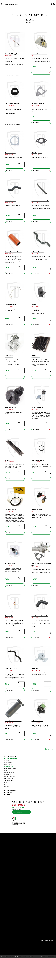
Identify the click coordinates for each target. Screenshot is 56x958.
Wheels (5, 782)
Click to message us (17, 812)
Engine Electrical (7, 774)
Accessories (6, 786)
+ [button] (50, 67)
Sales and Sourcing (7, 887)
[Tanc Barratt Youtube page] (12, 926)
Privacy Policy (6, 884)
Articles (4, 878)
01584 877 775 (8, 911)
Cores (4, 873)
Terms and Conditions (8, 889)
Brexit (4, 875)
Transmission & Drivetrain (10, 768)
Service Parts (7, 760)
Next (51, 749)
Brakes (5, 770)
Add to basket (36, 72)
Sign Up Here (7, 857)
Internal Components (8, 778)
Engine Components (8, 762)
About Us (5, 880)
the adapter (34, 61)
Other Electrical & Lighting (10, 776)
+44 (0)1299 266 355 (18, 807)
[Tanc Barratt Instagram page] (8, 926)
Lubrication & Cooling (9, 766)
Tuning (5, 784)
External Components (9, 780)
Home (4, 871)
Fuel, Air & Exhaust (8, 764)
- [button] (50, 68)
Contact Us (5, 882)
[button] (53, 8)
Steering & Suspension (9, 772)
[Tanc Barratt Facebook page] (5, 926)
